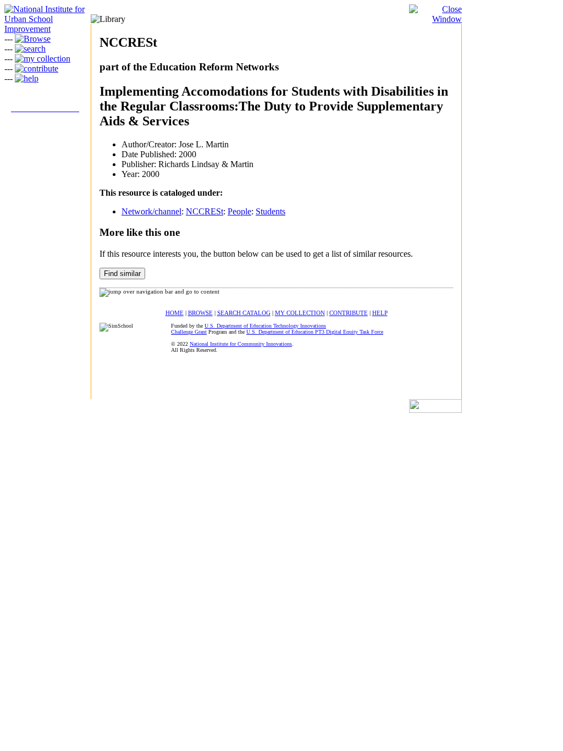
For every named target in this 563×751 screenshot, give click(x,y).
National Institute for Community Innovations (241, 344)
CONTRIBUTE (348, 313)
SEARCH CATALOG (244, 313)
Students (270, 211)
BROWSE (200, 313)
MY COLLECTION (300, 313)
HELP (380, 313)
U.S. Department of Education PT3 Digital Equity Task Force (314, 332)
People (239, 211)
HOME (174, 313)
